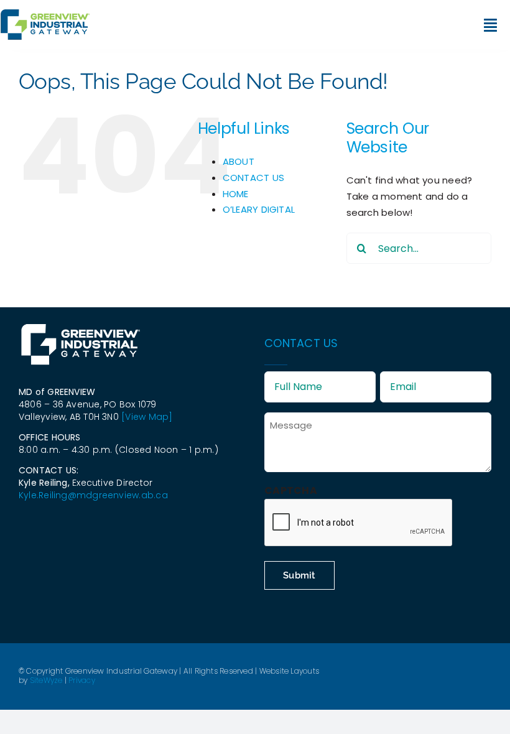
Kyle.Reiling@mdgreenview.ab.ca (93, 495)
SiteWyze (46, 680)
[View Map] (146, 417)
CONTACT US (253, 177)
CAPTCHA (290, 490)
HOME (236, 193)
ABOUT (238, 161)
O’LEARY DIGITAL (259, 209)
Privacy (81, 680)
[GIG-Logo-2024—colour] (45, 14)
